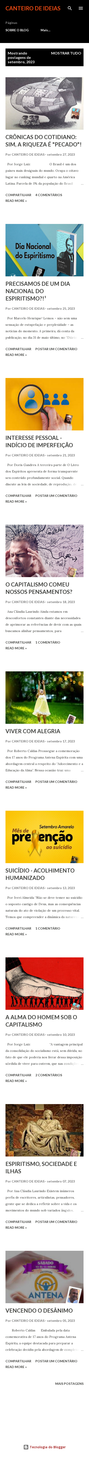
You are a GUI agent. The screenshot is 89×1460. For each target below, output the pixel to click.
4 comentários (48, 195)
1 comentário (47, 642)
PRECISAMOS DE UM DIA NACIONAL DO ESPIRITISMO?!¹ (37, 291)
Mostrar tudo (66, 53)
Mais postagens (69, 1384)
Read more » (16, 201)
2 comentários (48, 1075)
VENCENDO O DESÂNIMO (39, 1310)
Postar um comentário (56, 349)
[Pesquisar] (70, 8)
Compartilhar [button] (18, 195)
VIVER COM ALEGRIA (32, 731)
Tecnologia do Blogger (47, 1447)
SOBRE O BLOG (17, 30)
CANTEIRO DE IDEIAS (32, 8)
